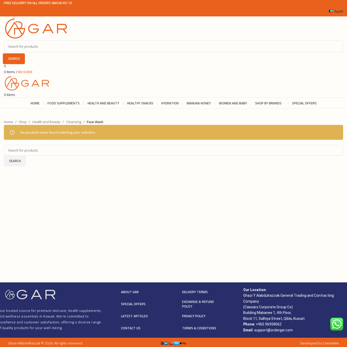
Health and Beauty (46, 122)
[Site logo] (36, 28)
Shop (23, 122)
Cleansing (73, 122)
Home (8, 122)
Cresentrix (331, 343)
